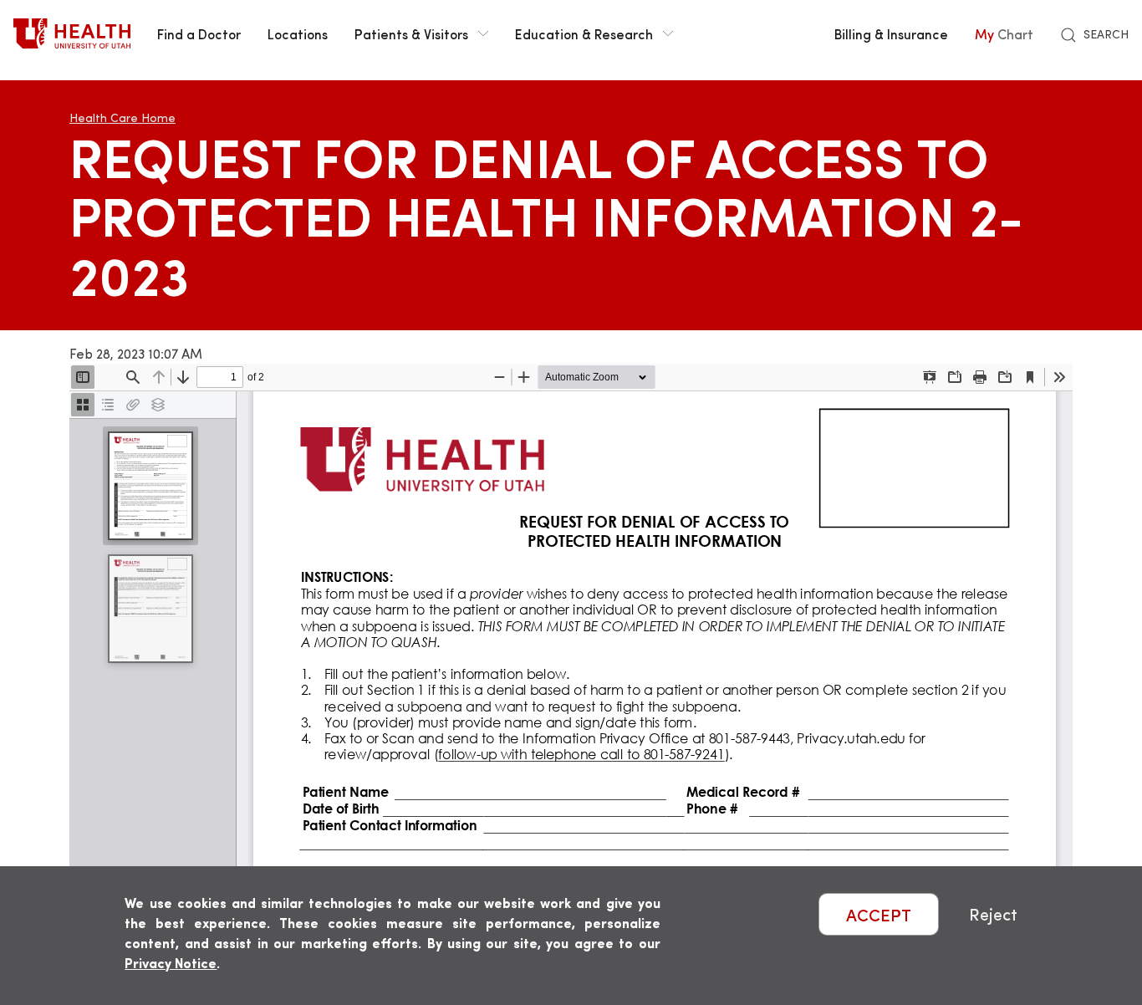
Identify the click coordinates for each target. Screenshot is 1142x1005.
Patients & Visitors (411, 33)
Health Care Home (122, 117)
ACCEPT (878, 914)
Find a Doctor (199, 33)
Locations (298, 33)
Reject (993, 914)
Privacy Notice (171, 962)
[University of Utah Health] (72, 33)
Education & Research (584, 33)
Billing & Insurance (891, 33)
